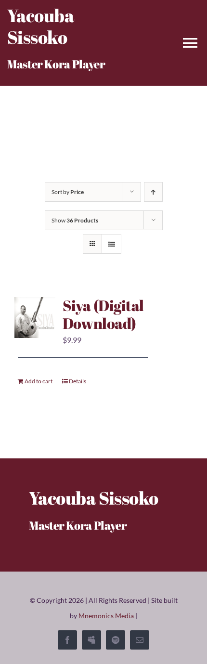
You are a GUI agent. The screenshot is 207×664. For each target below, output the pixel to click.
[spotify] (115, 640)
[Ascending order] (153, 192)
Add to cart (38, 381)
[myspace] (91, 640)
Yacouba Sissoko (40, 26)
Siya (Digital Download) (103, 314)
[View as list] (111, 243)
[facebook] (67, 640)
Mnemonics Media (106, 616)
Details (77, 381)
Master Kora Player (56, 64)
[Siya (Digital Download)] (34, 317)
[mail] (139, 640)
